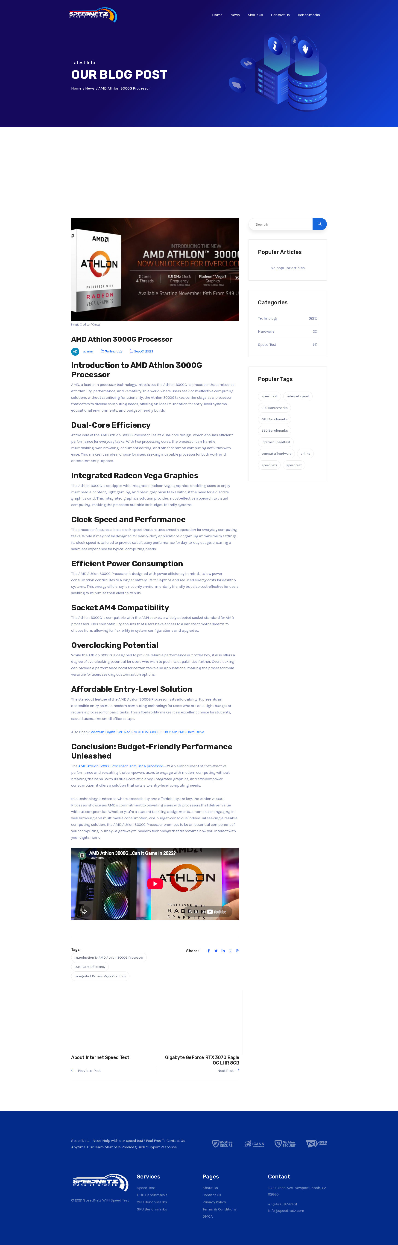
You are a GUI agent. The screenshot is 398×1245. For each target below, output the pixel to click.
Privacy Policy (214, 1202)
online (305, 453)
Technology (113, 351)
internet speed (298, 396)
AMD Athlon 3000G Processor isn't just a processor (120, 766)
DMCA (207, 1216)
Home (217, 14)
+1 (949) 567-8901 (282, 1204)
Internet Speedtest (275, 442)
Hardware (266, 331)
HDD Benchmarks (152, 1195)
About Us (255, 14)
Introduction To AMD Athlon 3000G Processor (109, 957)
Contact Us (280, 14)
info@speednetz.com (286, 1210)
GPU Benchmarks (274, 419)
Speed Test (267, 344)
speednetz (269, 465)
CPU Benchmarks (274, 408)
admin (88, 351)
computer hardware (276, 453)
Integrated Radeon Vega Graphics (100, 976)
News (235, 14)
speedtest (293, 465)
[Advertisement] (199, 182)
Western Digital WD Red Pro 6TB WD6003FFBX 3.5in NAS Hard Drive (147, 732)
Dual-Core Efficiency (90, 967)
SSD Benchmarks (274, 430)
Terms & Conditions (219, 1209)
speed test (269, 396)
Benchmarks (309, 14)
